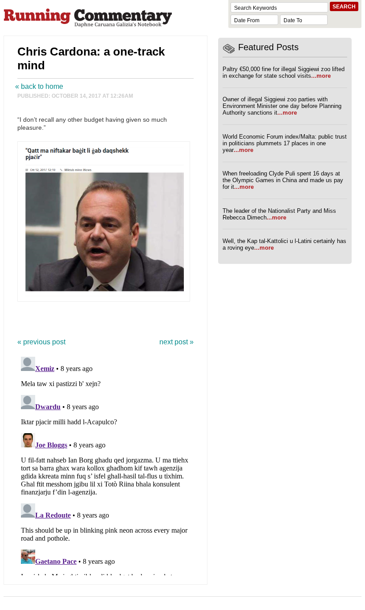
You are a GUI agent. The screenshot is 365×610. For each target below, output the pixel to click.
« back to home (39, 86)
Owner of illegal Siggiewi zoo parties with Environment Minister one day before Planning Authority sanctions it (282, 106)
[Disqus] (105, 464)
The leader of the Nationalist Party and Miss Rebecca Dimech (279, 214)
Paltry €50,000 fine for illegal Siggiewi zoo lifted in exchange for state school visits (284, 72)
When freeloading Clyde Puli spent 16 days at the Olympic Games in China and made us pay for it (283, 180)
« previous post (41, 342)
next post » (176, 342)
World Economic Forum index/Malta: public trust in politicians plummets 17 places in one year (285, 143)
